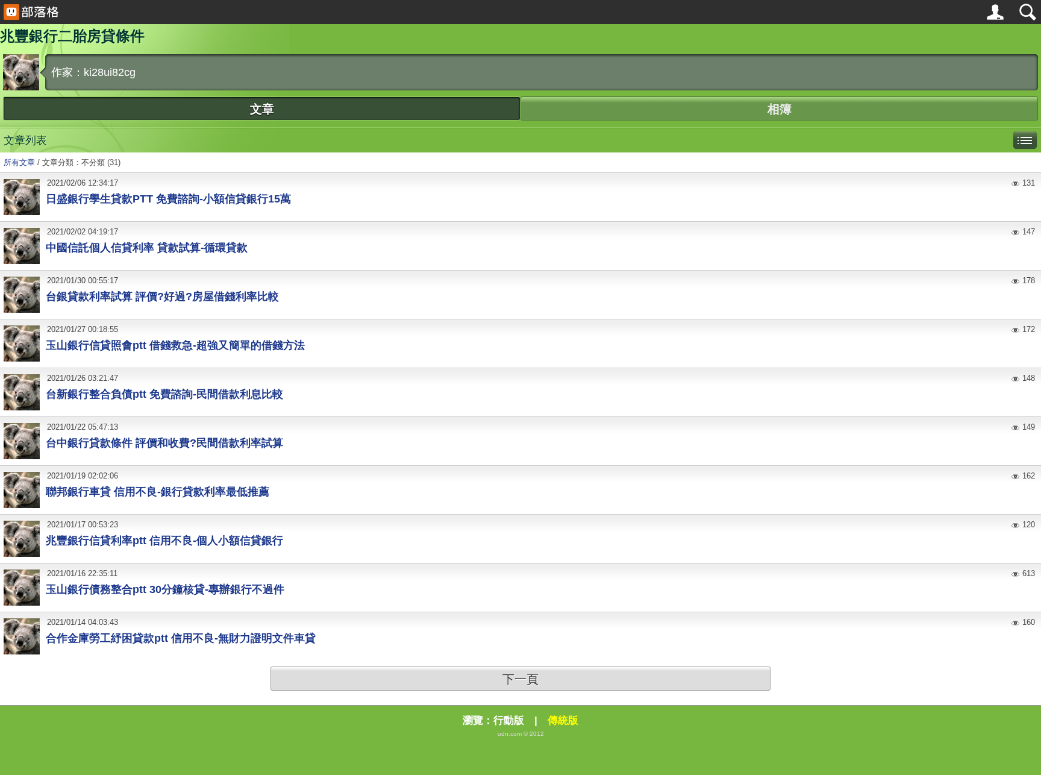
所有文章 (19, 162)
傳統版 (563, 720)
